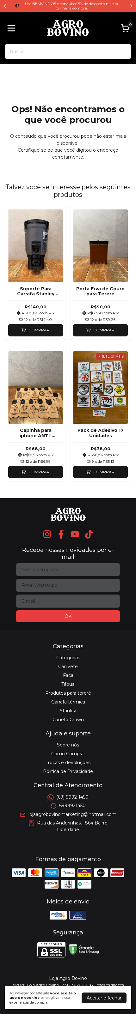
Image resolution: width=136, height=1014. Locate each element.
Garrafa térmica (68, 702)
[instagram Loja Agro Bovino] (47, 534)
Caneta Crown (68, 719)
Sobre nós (68, 745)
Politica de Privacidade (68, 771)
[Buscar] (122, 51)
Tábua (68, 684)
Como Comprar (68, 754)
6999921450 (72, 805)
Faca (68, 675)
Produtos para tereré (68, 693)
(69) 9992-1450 (72, 797)
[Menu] (13, 28)
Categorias (68, 658)
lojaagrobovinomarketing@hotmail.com (72, 814)
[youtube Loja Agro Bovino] (75, 534)
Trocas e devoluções (68, 762)
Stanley (68, 711)
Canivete (68, 666)
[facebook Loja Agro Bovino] (61, 534)
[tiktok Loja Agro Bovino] (89, 534)
